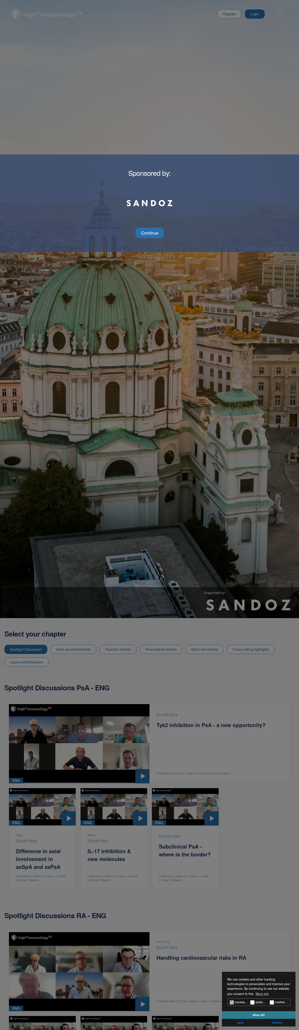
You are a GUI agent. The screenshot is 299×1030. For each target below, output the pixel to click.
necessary (241, 1002)
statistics (261, 1002)
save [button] (240, 1023)
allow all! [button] (259, 1015)
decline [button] (277, 1023)
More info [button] (262, 993)
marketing (281, 1002)
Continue (149, 233)
